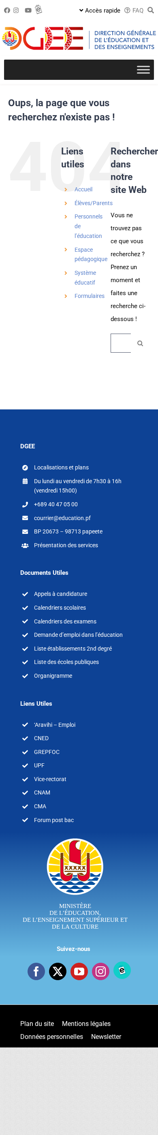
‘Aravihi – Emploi (54, 725)
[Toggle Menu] (143, 69)
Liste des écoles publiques (66, 662)
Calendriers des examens (65, 621)
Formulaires (90, 296)
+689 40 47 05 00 (56, 504)
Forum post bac (54, 820)
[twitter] (57, 971)
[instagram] (100, 971)
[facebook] (36, 971)
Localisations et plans (61, 467)
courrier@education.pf (62, 518)
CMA (40, 806)
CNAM (42, 792)
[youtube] (79, 971)
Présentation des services (66, 545)
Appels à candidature (60, 594)
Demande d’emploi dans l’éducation (78, 635)
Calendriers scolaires (60, 607)
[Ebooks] (122, 970)
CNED (41, 738)
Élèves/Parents (94, 203)
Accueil (83, 189)
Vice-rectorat (50, 779)
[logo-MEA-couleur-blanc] (75, 838)
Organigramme (53, 675)
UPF (39, 765)
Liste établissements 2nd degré (73, 648)
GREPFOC (47, 752)
